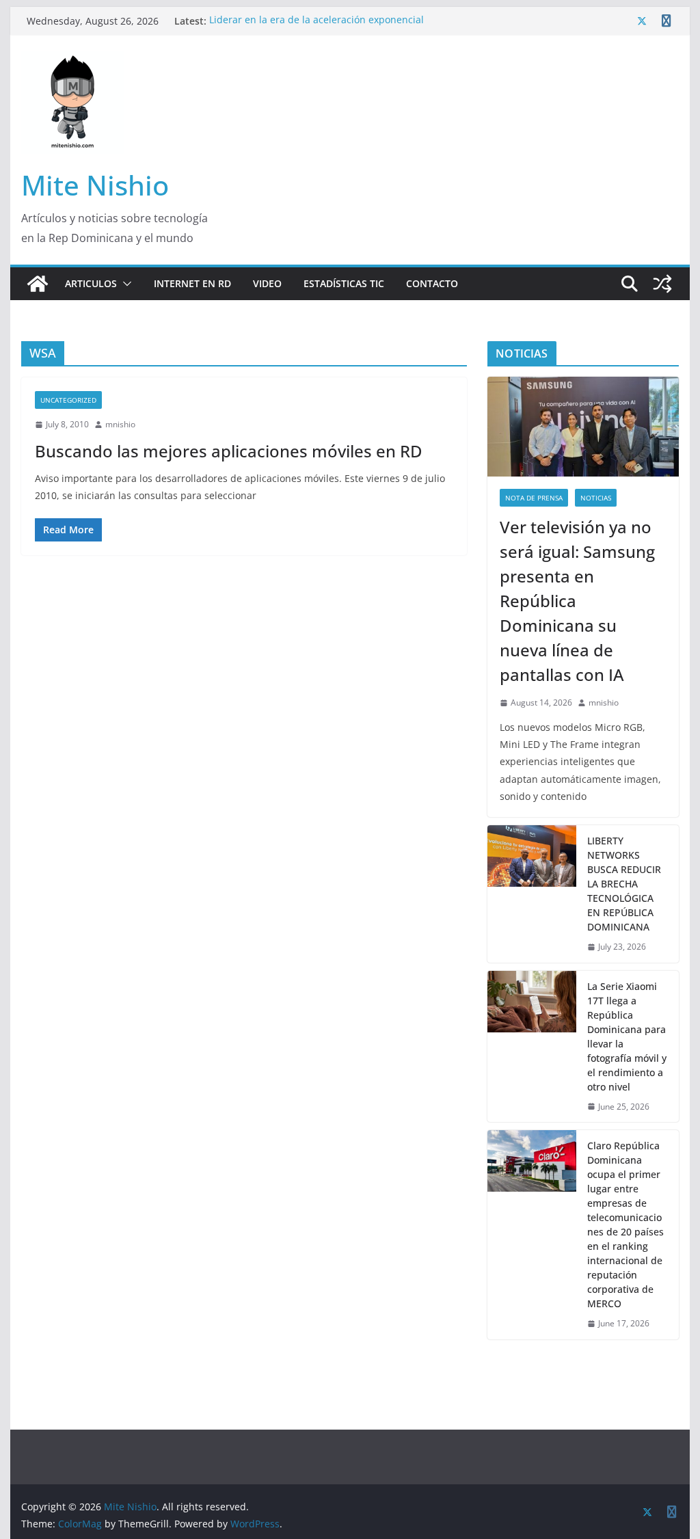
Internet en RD (192, 283)
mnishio (120, 424)
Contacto (432, 283)
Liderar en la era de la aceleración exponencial (316, 20)
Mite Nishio (95, 185)
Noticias (595, 498)
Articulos (91, 283)
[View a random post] (662, 283)
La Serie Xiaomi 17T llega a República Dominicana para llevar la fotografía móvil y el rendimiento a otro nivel (627, 1036)
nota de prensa (534, 498)
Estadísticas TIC (344, 283)
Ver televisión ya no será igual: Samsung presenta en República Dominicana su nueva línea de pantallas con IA (577, 601)
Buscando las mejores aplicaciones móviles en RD (228, 451)
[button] (124, 283)
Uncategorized (68, 400)
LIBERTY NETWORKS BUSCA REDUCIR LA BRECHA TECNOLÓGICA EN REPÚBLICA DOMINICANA (624, 883)
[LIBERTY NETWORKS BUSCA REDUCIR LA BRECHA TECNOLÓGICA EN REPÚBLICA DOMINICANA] (531, 894)
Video (267, 283)
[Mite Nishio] (37, 283)
